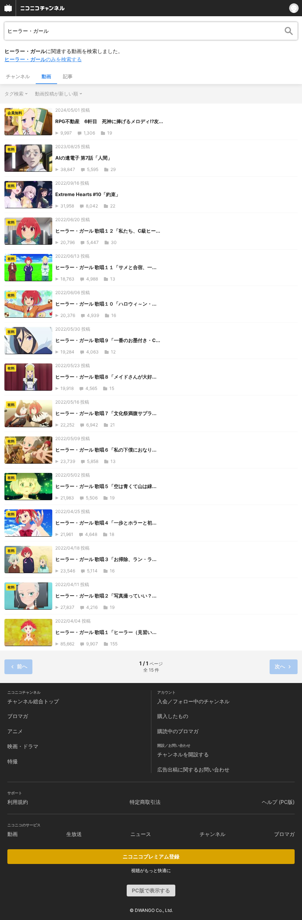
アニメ (15, 731)
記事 (68, 76)
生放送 (74, 834)
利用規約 (17, 802)
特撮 (12, 761)
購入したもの (172, 716)
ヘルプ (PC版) (278, 802)
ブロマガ (17, 716)
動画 (46, 76)
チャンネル (18, 76)
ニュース (140, 834)
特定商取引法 (145, 802)
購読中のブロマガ (178, 731)
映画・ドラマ (22, 746)
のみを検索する (43, 59)
